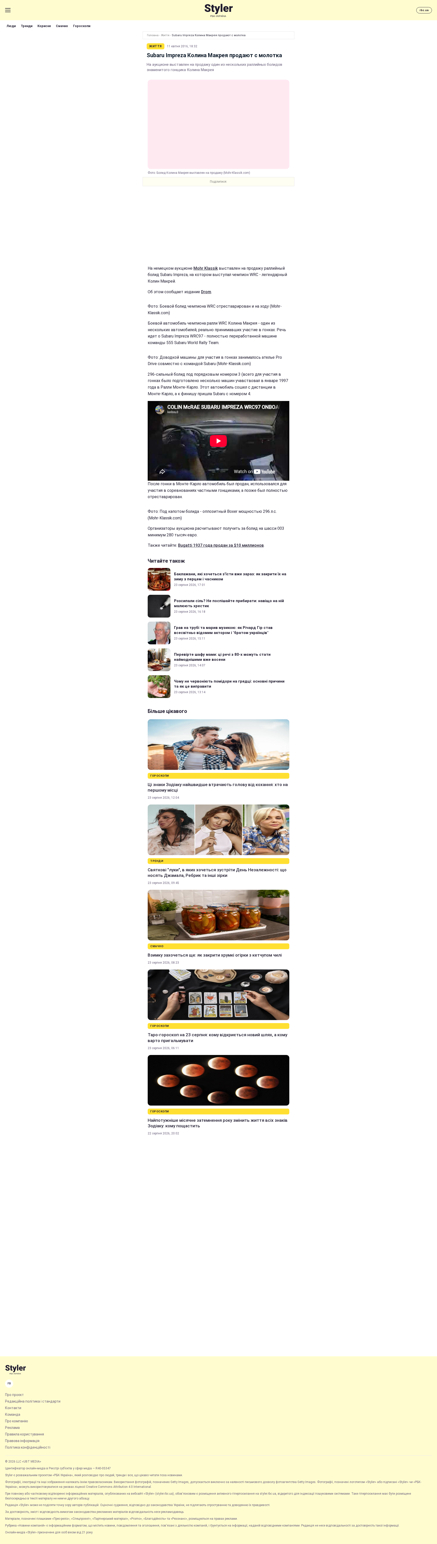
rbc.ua (424, 10)
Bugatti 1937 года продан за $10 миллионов (221, 545)
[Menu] (8, 10)
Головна (153, 35)
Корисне (44, 26)
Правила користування (24, 1434)
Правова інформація (22, 1441)
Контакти (13, 1408)
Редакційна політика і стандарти (32, 1401)
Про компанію (16, 1421)
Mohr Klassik (205, 268)
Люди (11, 26)
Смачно (62, 26)
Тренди (26, 26)
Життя (165, 35)
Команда (12, 1414)
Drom (206, 291)
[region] (218, 225)
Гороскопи (81, 26)
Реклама (12, 1428)
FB (9, 1383)
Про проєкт (14, 1395)
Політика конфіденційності (27, 1447)
